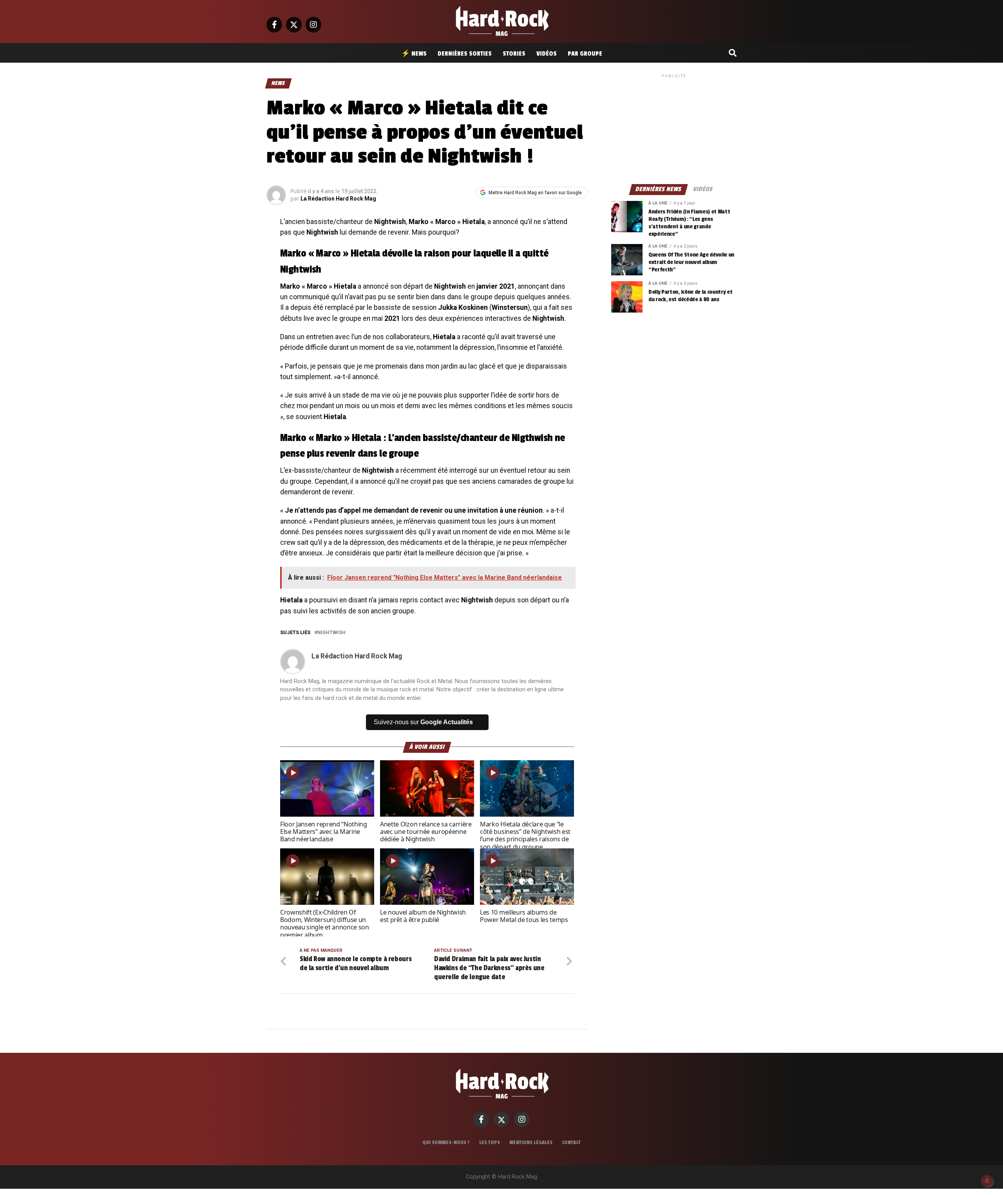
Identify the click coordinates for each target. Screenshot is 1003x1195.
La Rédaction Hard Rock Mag (338, 198)
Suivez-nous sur (423, 722)
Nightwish (331, 632)
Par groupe (585, 54)
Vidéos (546, 54)
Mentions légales (530, 1142)
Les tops (489, 1142)
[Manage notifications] (987, 1181)
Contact (571, 1142)
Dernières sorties (465, 54)
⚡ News (414, 54)
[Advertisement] (674, 128)
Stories (514, 54)
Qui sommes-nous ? (446, 1142)
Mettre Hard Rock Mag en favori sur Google (535, 192)
